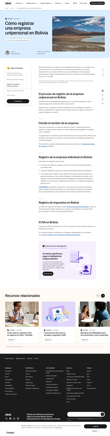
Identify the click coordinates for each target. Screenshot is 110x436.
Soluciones (19, 3)
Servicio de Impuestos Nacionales (78, 207)
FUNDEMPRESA (44, 187)
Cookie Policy (58, 427)
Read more (11, 339)
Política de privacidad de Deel (85, 418)
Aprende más (48, 273)
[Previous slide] (98, 296)
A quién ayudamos (45, 3)
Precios (67, 3)
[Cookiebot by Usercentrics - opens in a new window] (10, 433)
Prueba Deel (18, 101)
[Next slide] (103, 296)
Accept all (95, 426)
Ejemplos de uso (31, 3)
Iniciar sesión (83, 3)
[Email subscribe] (102, 414)
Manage (94, 431)
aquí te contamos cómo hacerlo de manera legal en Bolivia (61, 235)
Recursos (58, 3)
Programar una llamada (97, 3)
